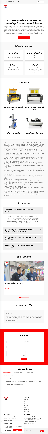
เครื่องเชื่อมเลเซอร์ (8, 420)
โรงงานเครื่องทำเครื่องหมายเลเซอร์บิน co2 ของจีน (17, 387)
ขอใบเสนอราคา (24, 37)
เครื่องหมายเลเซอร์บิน (13, 133)
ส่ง (24, 359)
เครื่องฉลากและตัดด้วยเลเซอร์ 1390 (34, 108)
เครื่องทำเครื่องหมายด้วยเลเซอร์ (11, 418)
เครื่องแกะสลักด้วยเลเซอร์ (9, 416)
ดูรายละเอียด (13, 95)
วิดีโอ (25, 407)
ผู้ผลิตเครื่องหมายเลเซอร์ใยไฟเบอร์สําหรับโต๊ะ (16, 381)
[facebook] (41, 431)
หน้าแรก (26, 399)
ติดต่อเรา (26, 413)
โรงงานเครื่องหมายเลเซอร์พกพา (13, 378)
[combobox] (9, 347)
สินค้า (25, 401)
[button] (20, 297)
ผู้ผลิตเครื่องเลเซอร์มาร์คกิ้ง (35, 381)
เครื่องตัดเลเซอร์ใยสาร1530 (34, 133)
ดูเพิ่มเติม (7, 288)
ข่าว (25, 403)
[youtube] (43, 431)
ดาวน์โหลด (26, 411)
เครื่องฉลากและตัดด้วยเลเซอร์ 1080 (13, 108)
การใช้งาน (26, 409)
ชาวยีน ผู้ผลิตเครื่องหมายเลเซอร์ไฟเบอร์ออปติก (16, 384)
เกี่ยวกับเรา (26, 405)
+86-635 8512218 (10, 1)
